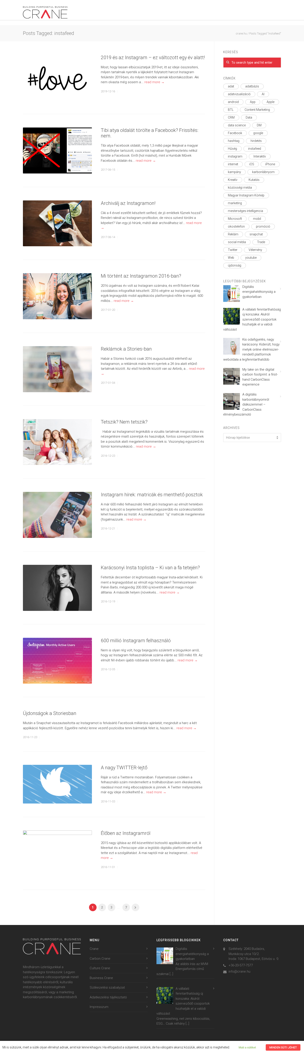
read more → (154, 82)
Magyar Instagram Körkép (246, 195)
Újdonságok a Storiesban (49, 713)
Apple (270, 102)
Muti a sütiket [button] (247, 1047)
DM (259, 125)
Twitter (232, 250)
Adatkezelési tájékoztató (108, 997)
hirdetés (256, 141)
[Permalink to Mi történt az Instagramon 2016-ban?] (57, 296)
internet (233, 164)
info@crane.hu (239, 971)
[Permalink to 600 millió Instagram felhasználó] (57, 661)
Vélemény (255, 250)
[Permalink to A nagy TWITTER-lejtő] (57, 784)
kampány (234, 172)
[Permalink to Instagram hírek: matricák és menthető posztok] (57, 515)
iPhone (270, 164)
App (252, 102)
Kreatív (232, 180)
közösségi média (240, 187)
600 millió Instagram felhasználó (136, 640)
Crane (94, 949)
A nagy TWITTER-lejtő (124, 767)
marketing (235, 203)
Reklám (233, 234)
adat (231, 86)
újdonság (234, 265)
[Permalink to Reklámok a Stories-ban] (57, 369)
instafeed (254, 148)
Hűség (232, 148)
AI (263, 94)
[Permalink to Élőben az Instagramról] (57, 853)
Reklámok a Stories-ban (126, 349)
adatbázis (252, 86)
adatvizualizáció (239, 94)
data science (237, 125)
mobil (257, 218)
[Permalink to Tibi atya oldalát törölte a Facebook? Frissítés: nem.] (57, 150)
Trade (261, 242)
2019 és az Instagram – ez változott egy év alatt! (153, 57)
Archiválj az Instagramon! (128, 203)
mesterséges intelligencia (245, 211)
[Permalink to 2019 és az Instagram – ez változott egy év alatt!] (57, 78)
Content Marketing (257, 109)
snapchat (256, 234)
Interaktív (259, 156)
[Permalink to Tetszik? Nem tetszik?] (57, 442)
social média (237, 242)
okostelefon (236, 226)
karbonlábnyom (263, 172)
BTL (230, 109)
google (258, 133)
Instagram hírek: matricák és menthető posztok (152, 494)
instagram (235, 156)
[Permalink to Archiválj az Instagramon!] (57, 223)
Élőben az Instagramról (125, 833)
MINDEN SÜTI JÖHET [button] (283, 1047)
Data (249, 117)
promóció (263, 226)
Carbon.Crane (100, 959)
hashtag (233, 141)
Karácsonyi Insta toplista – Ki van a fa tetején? (150, 567)
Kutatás (254, 180)
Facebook (235, 133)
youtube (251, 257)
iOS (251, 164)
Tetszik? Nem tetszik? (124, 422)
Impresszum (99, 1007)
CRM (231, 117)
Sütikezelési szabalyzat (107, 987)
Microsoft (235, 218)
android (233, 102)
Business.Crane (101, 978)
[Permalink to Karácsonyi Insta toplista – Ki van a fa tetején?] (57, 588)
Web (231, 257)
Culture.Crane (100, 968)
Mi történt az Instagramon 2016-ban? (141, 276)
